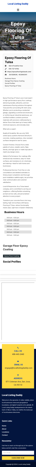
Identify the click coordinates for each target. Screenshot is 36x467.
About (4, 429)
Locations (5, 432)
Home (4, 43)
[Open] (18, 10)
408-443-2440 (18, 354)
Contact (5, 435)
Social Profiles (10, 83)
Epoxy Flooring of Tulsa (13, 86)
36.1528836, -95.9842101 (18, 75)
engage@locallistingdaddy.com (18, 368)
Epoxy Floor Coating (11, 256)
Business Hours (10, 78)
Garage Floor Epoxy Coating (14, 81)
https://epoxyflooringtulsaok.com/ (19, 72)
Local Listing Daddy (18, 3)
